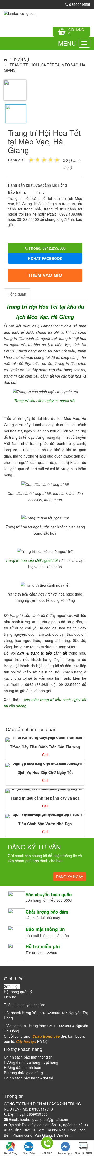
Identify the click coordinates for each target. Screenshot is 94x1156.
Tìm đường (10, 1153)
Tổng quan (17, 294)
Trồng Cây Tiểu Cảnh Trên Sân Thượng (45, 746)
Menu (67, 43)
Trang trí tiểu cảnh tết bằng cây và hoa (45, 798)
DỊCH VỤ (21, 59)
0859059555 (79, 4)
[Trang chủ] (20, 12)
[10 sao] (28, 160)
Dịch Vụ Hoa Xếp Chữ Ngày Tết (45, 772)
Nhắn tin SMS (83, 1153)
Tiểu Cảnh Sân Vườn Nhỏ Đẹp (45, 823)
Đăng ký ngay (69, 876)
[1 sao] (31, 160)
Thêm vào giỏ (45, 275)
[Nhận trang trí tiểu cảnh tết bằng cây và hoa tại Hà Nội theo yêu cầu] (45, 791)
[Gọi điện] (47, 1144)
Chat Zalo (29, 1153)
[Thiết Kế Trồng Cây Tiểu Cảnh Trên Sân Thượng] (45, 739)
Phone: (47, 248)
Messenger (65, 1153)
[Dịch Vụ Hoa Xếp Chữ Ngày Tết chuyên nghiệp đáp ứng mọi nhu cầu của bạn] (45, 765)
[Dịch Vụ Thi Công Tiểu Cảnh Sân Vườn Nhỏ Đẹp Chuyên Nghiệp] (45, 816)
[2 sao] (34, 160)
